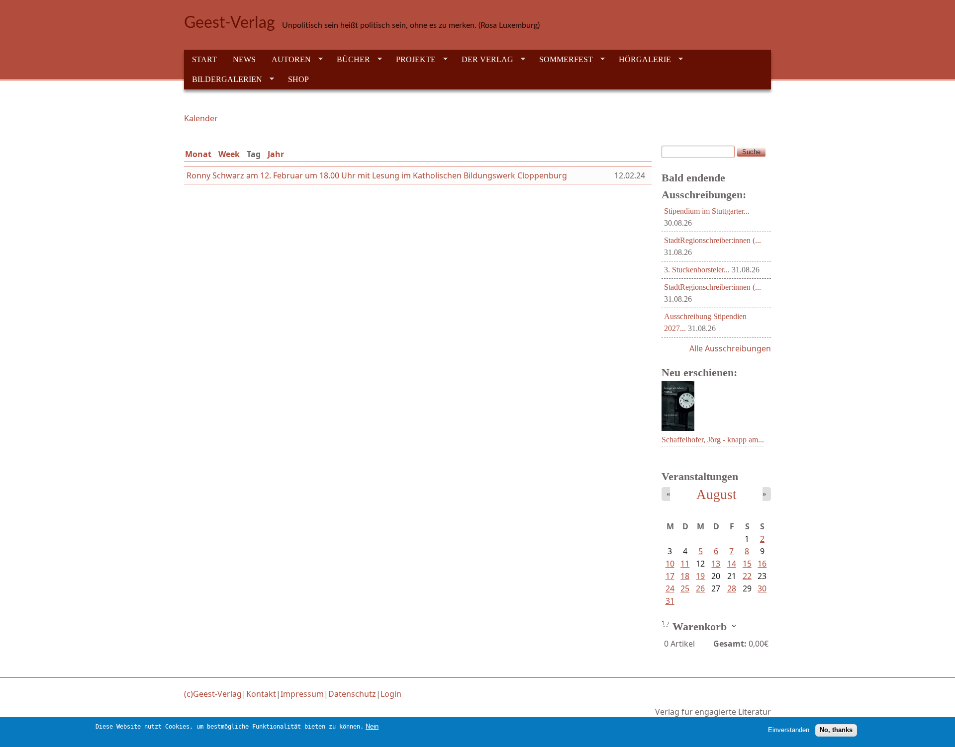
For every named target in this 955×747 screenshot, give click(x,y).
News (244, 59)
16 (762, 563)
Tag (256, 154)
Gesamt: (730, 643)
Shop (298, 79)
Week (229, 154)
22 (747, 576)
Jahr (276, 154)
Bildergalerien (223, 79)
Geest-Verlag (229, 23)
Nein (372, 726)
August (716, 494)
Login (391, 693)
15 (747, 563)
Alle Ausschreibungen (730, 348)
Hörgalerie (641, 59)
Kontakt (261, 693)
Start (204, 59)
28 (731, 588)
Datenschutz (352, 693)
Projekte (412, 59)
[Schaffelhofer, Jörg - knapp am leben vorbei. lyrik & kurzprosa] (678, 427)
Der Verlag (483, 59)
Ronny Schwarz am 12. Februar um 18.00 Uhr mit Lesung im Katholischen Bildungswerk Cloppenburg (377, 175)
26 (700, 588)
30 (762, 588)
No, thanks (836, 730)
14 (731, 563)
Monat (198, 154)
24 (670, 588)
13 (715, 563)
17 (670, 576)
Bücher (349, 59)
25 (684, 588)
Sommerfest (562, 59)
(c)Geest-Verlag (213, 693)
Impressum (302, 693)
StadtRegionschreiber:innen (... (712, 240)
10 (670, 563)
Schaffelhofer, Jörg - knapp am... (713, 439)
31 (670, 600)
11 (684, 563)
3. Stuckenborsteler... (697, 269)
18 (684, 576)
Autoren (287, 59)
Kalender (201, 118)
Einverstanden (788, 730)
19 (700, 576)
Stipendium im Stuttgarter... (707, 211)
